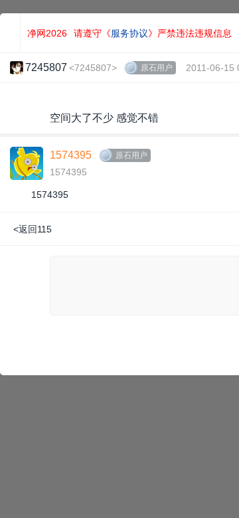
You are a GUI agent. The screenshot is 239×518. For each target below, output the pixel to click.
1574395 (71, 155)
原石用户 (157, 67)
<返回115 (32, 229)
